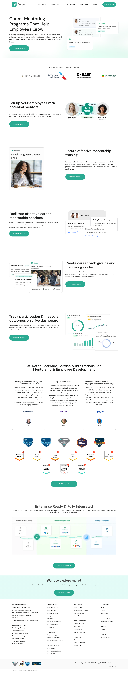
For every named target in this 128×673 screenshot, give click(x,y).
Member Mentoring (17, 644)
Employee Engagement (54, 635)
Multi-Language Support (54, 651)
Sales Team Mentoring (18, 641)
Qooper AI (50, 627)
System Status (105, 637)
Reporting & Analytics (54, 621)
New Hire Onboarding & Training (21, 610)
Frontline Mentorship (18, 638)
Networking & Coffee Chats (20, 633)
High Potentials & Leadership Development (25, 613)
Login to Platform (79, 643)
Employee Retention (53, 638)
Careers (76, 640)
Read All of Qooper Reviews (64, 484)
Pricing (95, 5)
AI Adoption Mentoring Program (21, 615)
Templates (104, 613)
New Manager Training (18, 628)
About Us (77, 616)
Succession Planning (18, 630)
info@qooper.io (111, 663)
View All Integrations (64, 565)
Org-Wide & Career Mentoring (21, 607)
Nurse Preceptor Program (19, 636)
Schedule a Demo (109, 4)
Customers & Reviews (81, 610)
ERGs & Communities (18, 618)
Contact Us (77, 645)
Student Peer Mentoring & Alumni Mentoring (25, 620)
